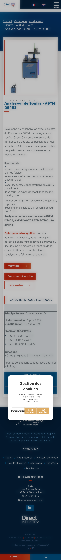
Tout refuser (30, 410)
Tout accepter (42, 410)
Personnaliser (18, 411)
